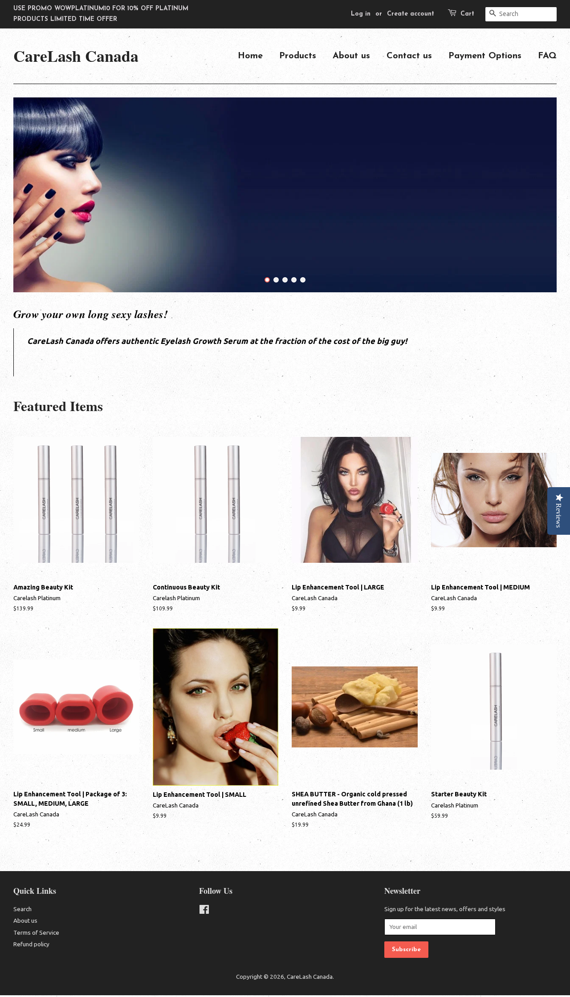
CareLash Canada (75, 55)
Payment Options (484, 56)
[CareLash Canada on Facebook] (204, 911)
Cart (467, 14)
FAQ (547, 56)
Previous (32, 194)
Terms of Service (36, 932)
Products (297, 56)
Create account (410, 14)
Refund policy (31, 944)
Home (250, 56)
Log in (360, 14)
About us (351, 56)
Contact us (409, 56)
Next (538, 194)
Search (22, 908)
